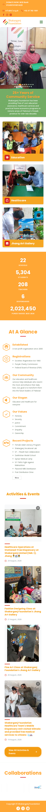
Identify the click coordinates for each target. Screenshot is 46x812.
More (17, 478)
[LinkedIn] (11, 15)
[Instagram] (7, 15)
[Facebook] (4, 15)
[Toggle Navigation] (41, 22)
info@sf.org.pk (11, 10)
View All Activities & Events (19, 752)
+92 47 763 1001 (31, 10)
